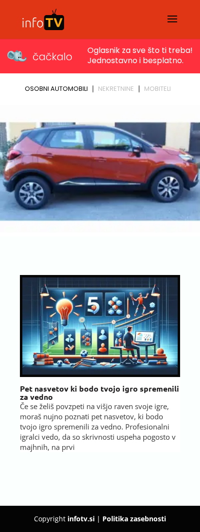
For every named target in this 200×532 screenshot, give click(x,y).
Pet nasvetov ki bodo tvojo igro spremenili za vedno (99, 392)
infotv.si (81, 518)
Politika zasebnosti (134, 518)
